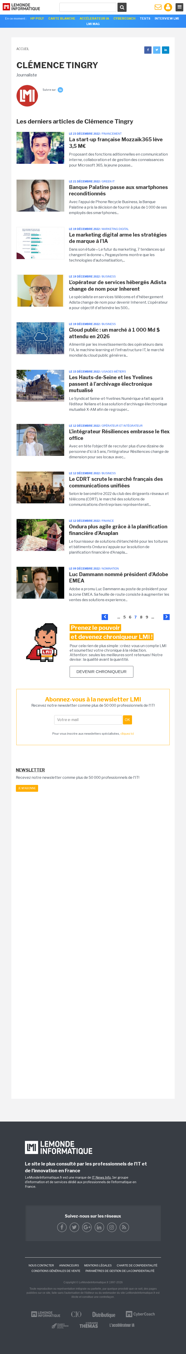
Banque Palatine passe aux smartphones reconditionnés (118, 190)
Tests (145, 18)
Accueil (22, 49)
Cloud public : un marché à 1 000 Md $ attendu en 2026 (114, 333)
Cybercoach (124, 18)
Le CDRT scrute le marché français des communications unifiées (116, 482)
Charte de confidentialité (137, 1265)
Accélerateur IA (94, 18)
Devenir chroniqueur (101, 671)
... (118, 617)
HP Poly (37, 18)
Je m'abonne (27, 788)
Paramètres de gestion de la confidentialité (120, 1271)
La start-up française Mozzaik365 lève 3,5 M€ (116, 142)
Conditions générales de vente (56, 1271)
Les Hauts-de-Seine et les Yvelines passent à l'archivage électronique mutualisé (110, 383)
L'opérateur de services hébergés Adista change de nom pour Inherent (117, 285)
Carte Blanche (61, 18)
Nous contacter (41, 1265)
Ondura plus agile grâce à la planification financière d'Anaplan (118, 530)
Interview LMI (167, 18)
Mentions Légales (98, 1265)
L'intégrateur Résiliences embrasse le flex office (119, 435)
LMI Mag (93, 24)
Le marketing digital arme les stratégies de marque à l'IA (118, 238)
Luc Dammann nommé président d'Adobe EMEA (118, 577)
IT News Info (101, 1177)
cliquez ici (127, 733)
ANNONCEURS (69, 1265)
